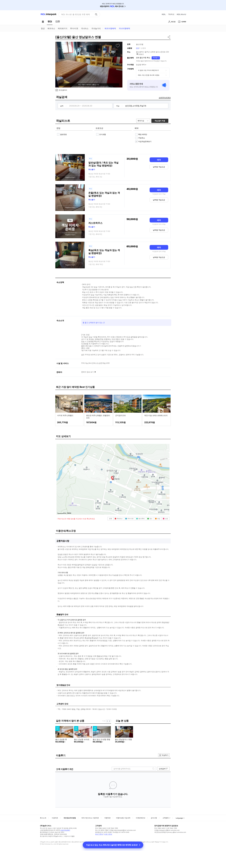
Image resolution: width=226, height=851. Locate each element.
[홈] (43, 21)
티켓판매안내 (140, 818)
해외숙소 (51, 28)
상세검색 (162, 769)
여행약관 (107, 818)
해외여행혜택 (110, 28)
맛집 (158, 518)
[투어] (50, 21)
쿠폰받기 (156, 58)
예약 (159, 160)
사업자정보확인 (65, 830)
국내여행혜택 (124, 28)
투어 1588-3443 (100, 828)
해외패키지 (62, 28)
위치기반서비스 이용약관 (90, 818)
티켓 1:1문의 (108, 834)
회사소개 (43, 818)
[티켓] (58, 21)
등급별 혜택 (140, 65)
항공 (43, 28)
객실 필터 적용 (160, 121)
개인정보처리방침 (70, 818)
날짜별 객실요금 (159, 167)
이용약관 (55, 818)
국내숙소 (85, 28)
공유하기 (169, 37)
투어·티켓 (74, 28)
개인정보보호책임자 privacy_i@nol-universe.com (170, 832)
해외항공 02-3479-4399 (103, 832)
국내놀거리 (96, 28)
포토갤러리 (63, 90)
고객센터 (166, 818)
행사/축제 (141, 518)
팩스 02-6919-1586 (101, 830)
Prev (107, 721)
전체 (110, 518)
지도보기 (141, 54)
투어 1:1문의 (99, 834)
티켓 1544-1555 (112, 828)
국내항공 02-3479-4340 (121, 832)
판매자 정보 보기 (87, 372)
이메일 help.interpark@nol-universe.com (122, 830)
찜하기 (118, 45)
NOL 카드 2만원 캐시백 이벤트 (148, 75)
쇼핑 (166, 518)
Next (110, 721)
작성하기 (165, 755)
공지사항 (154, 818)
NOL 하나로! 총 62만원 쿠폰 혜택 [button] (75, 14)
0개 (137, 48)
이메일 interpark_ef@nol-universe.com (167, 830)
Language (179, 818)
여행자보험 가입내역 (123, 818)
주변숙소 (120, 518)
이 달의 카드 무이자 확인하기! (148, 70)
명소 (150, 518)
